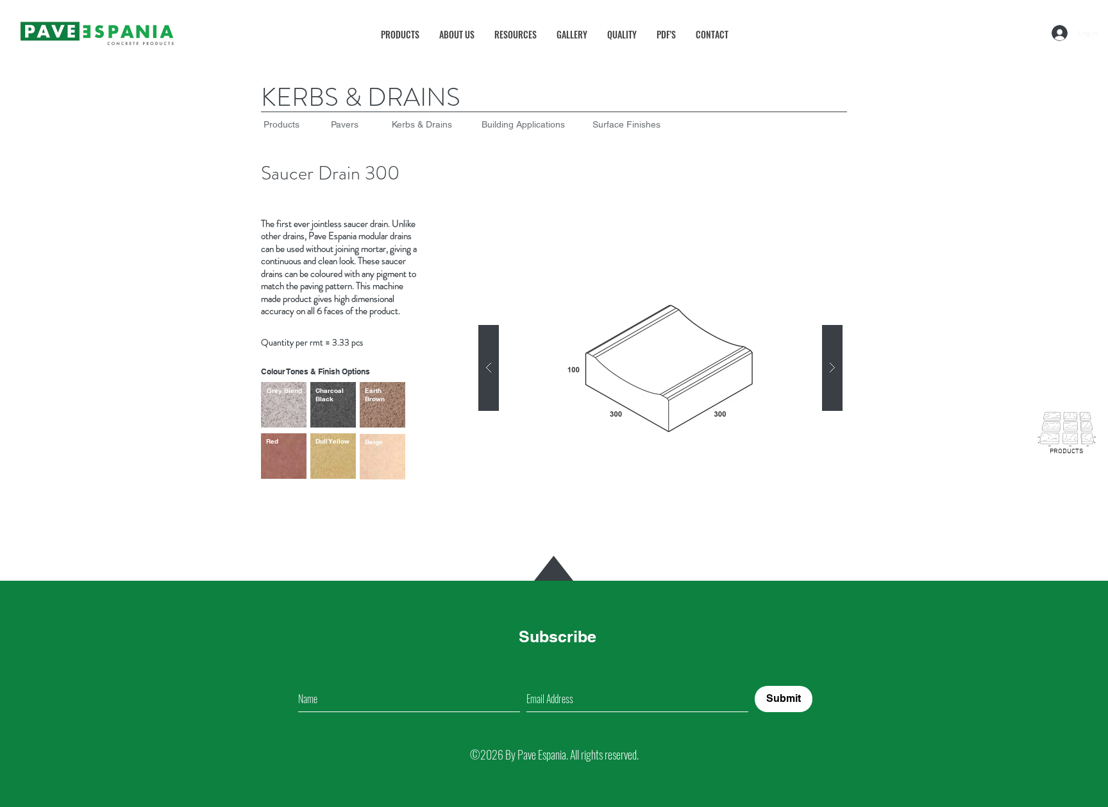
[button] (515, 34)
